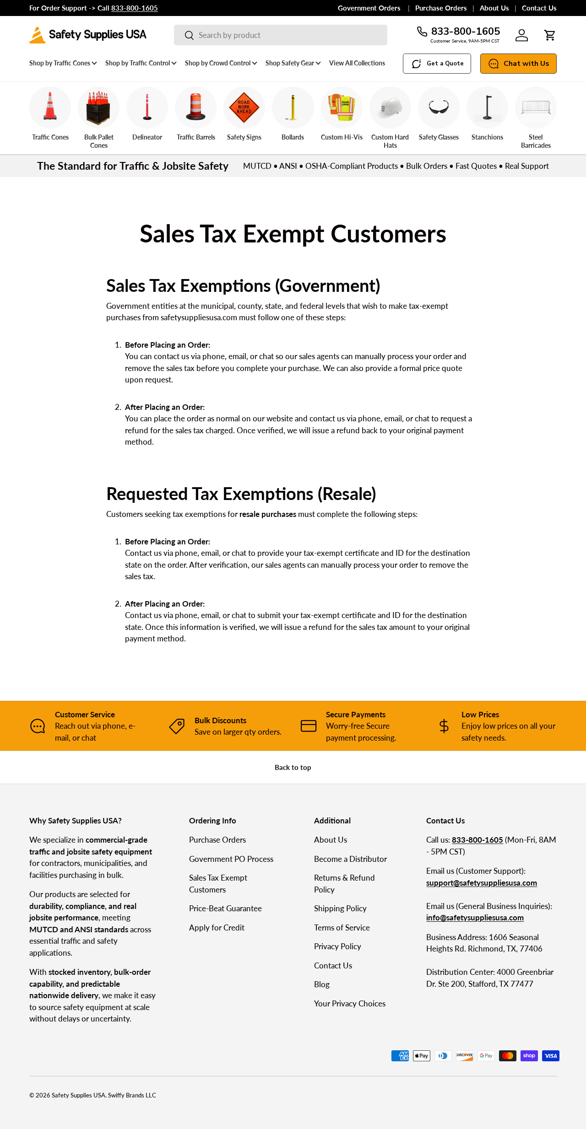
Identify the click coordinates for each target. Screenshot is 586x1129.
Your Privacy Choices (349, 1003)
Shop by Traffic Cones (59, 63)
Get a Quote (445, 63)
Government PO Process (231, 859)
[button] (550, 35)
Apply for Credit (216, 927)
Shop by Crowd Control (217, 63)
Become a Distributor (350, 859)
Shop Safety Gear (290, 63)
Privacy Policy (337, 946)
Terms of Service (342, 927)
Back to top (293, 767)
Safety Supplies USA (78, 1095)
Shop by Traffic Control (137, 63)
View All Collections (357, 63)
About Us (494, 8)
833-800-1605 (465, 32)
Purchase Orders (441, 8)
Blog (322, 984)
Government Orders (370, 8)
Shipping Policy (340, 908)
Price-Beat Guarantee (225, 908)
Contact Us (539, 8)
